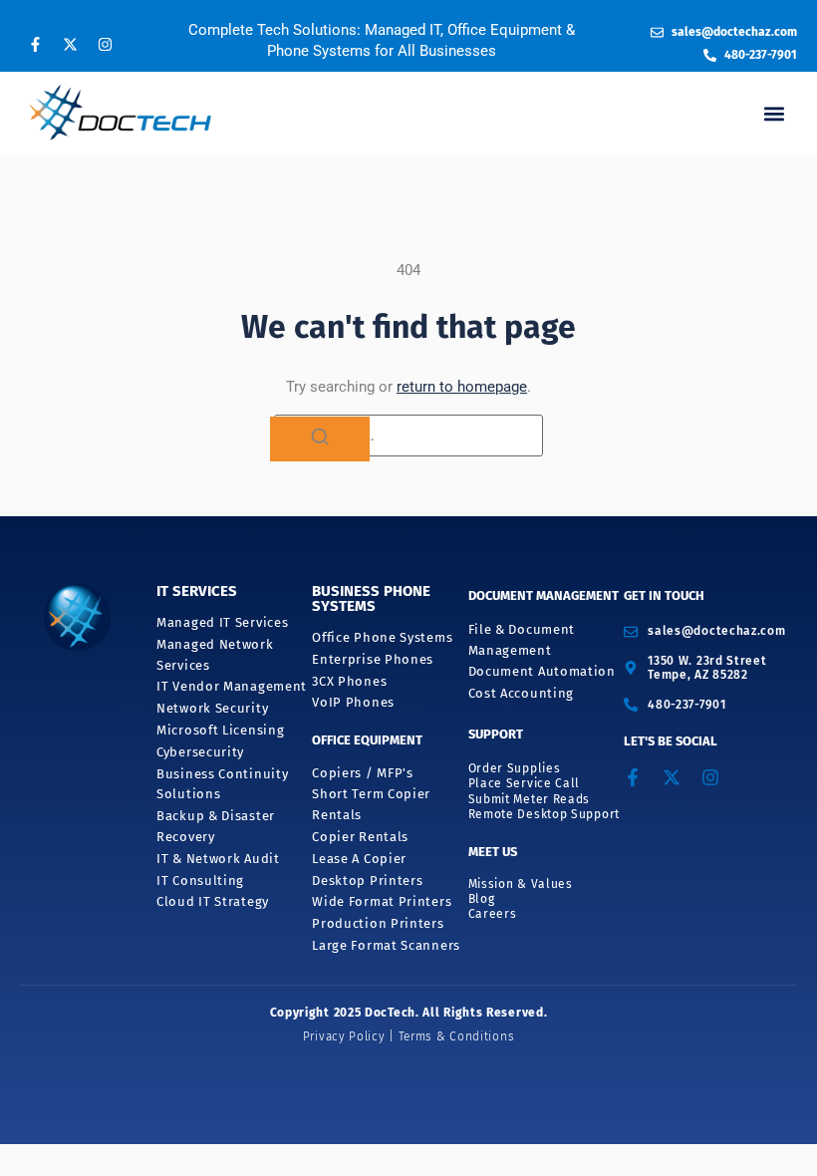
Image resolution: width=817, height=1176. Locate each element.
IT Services (196, 591)
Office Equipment (367, 740)
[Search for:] (408, 435)
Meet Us (492, 851)
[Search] (320, 439)
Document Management (543, 595)
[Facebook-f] (35, 44)
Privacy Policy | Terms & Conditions (409, 1036)
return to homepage (462, 387)
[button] (773, 113)
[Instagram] (105, 44)
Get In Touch (664, 595)
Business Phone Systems (371, 598)
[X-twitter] (70, 44)
